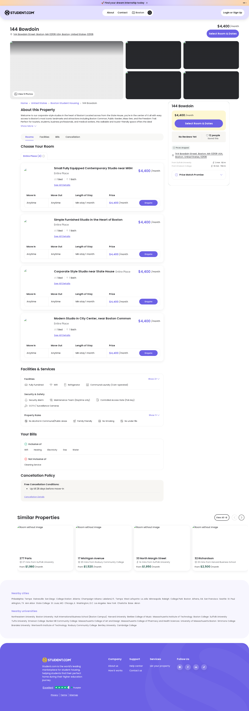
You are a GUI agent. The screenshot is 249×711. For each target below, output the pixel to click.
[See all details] (37, 176)
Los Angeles (100, 603)
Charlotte (122, 603)
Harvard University (117, 616)
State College (43, 603)
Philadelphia (17, 598)
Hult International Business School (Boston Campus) (80, 616)
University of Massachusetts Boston (198, 621)
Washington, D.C (85, 603)
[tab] (34, 156)
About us (113, 666)
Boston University (44, 616)
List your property (160, 666)
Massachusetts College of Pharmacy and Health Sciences (150, 621)
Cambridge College (127, 625)
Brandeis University (21, 625)
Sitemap (73, 695)
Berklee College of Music (139, 616)
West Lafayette (132, 598)
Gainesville (38, 598)
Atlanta (76, 598)
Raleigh (165, 598)
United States (39, 103)
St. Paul (231, 598)
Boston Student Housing (65, 103)
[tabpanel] (92, 260)
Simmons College (226, 621)
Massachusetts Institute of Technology (172, 616)
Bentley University (107, 625)
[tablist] (92, 156)
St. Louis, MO (57, 603)
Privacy (54, 695)
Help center (136, 666)
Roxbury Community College (82, 625)
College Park (176, 598)
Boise (130, 603)
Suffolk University (218, 616)
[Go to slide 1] (244, 2)
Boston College (201, 616)
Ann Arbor (30, 603)
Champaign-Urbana (91, 598)
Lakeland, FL (108, 598)
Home (24, 103)
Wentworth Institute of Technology (49, 625)
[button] (92, 126)
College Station (64, 598)
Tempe (28, 598)
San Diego (50, 598)
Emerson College (36, 621)
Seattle (223, 598)
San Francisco (211, 598)
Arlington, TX (18, 603)
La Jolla (144, 598)
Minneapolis (155, 598)
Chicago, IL (70, 603)
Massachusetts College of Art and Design (99, 621)
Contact (123, 12)
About (110, 12)
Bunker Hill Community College (61, 621)
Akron (137, 603)
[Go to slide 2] (246, 2)
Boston (187, 598)
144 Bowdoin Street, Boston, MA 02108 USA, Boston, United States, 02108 (53, 34)
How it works (115, 670)
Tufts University (19, 621)
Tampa (119, 598)
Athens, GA (197, 598)
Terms (64, 695)
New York (111, 603)
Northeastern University (23, 616)
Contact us (135, 670)
